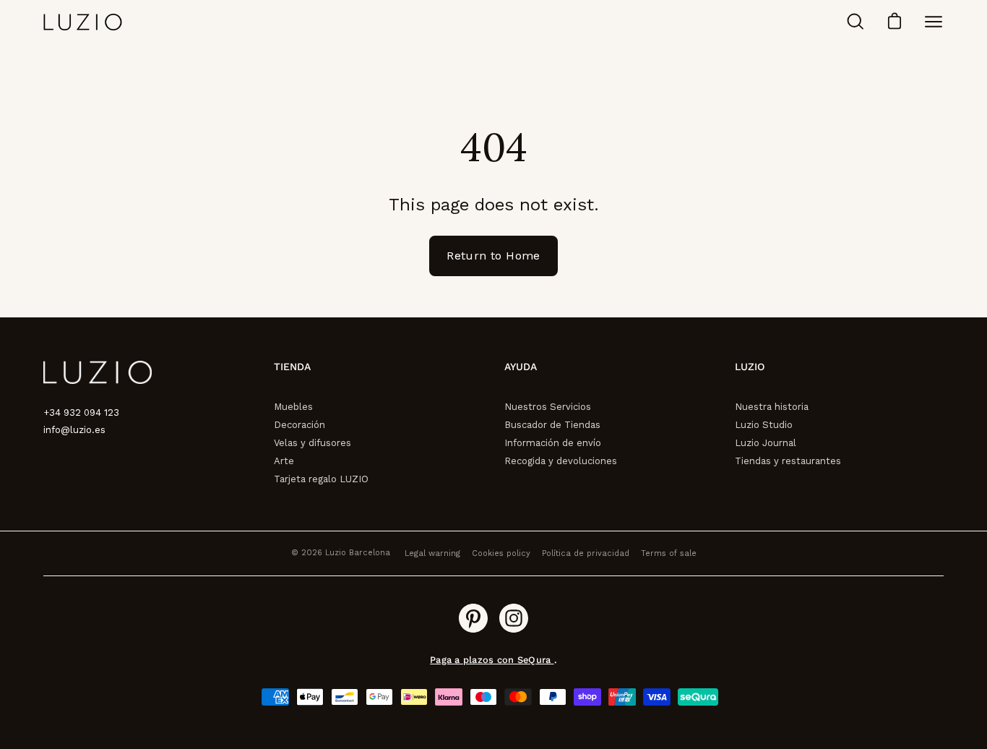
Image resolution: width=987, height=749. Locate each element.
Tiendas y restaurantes (788, 460)
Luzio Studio (764, 424)
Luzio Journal (765, 442)
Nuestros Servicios (547, 406)
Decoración (299, 424)
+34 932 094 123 (81, 412)
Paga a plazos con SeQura (491, 659)
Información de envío (552, 442)
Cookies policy (501, 553)
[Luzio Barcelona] (83, 22)
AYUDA (520, 366)
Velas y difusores (312, 442)
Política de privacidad (585, 553)
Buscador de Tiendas (552, 424)
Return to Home (493, 255)
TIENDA (292, 366)
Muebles (293, 406)
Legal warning (432, 553)
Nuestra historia (772, 406)
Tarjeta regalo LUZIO (321, 479)
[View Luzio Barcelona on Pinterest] (473, 618)
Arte (284, 460)
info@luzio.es (74, 429)
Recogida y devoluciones (560, 460)
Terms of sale (669, 553)
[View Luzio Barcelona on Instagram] (513, 618)
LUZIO (749, 366)
